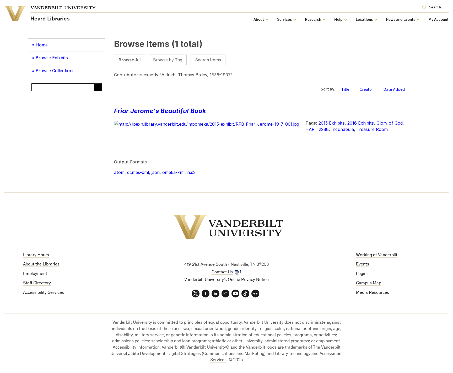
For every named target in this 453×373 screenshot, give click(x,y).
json (156, 172)
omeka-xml (173, 172)
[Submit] (98, 87)
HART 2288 (317, 129)
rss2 (191, 172)
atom (119, 172)
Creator (366, 89)
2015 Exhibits (332, 123)
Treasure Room (372, 129)
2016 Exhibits (360, 123)
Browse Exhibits (52, 57)
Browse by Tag (167, 59)
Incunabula (342, 129)
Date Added (395, 89)
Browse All (129, 59)
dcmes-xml (138, 172)
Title (345, 89)
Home (42, 44)
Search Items (208, 59)
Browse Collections (55, 70)
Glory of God (389, 123)
